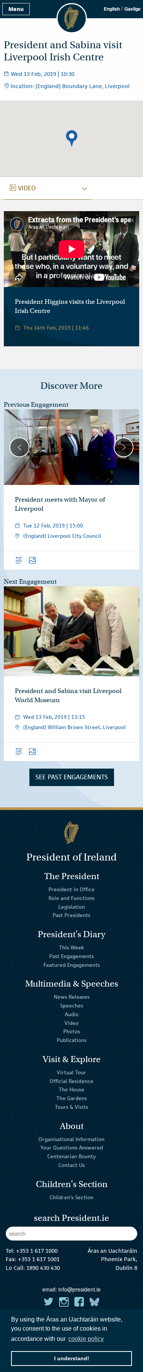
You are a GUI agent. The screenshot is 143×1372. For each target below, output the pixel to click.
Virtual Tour (71, 1072)
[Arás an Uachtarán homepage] (71, 832)
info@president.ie (79, 1289)
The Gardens (71, 1098)
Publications (72, 1040)
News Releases (72, 996)
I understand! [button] (71, 1358)
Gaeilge (132, 8)
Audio (72, 1014)
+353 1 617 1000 (37, 1250)
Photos (71, 1031)
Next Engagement (30, 582)
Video (71, 1022)
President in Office (71, 889)
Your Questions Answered (71, 1147)
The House (71, 1089)
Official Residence (71, 1080)
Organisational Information (71, 1138)
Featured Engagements (71, 964)
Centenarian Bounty (71, 1156)
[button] (71, 138)
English (112, 8)
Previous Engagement (36, 405)
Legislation (71, 906)
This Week (71, 947)
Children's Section (71, 1197)
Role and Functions (71, 898)
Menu (16, 9)
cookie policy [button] (86, 1339)
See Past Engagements (71, 777)
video (23, 188)
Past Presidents (71, 915)
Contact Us (71, 1165)
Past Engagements (71, 956)
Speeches (71, 1005)
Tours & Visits (71, 1107)
